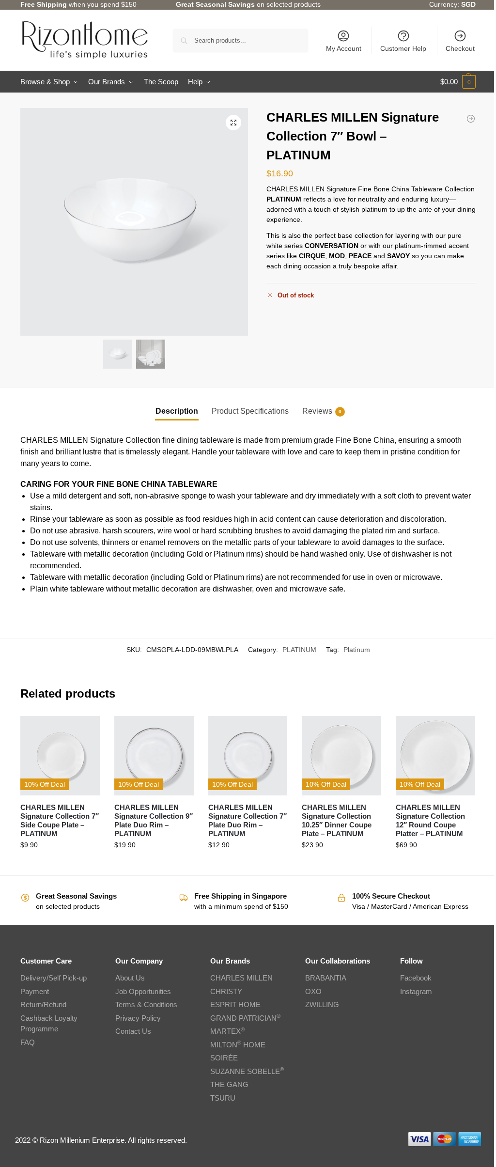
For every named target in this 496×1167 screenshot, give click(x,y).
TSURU (222, 1098)
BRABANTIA (325, 978)
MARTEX (227, 1031)
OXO (313, 991)
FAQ (27, 1042)
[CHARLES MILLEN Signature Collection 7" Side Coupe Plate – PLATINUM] (471, 119)
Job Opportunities (143, 991)
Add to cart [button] (60, 866)
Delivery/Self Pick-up (53, 978)
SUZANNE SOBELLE (247, 1071)
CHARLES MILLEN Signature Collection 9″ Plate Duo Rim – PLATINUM (153, 820)
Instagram (416, 991)
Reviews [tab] (321, 411)
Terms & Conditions (146, 1004)
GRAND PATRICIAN (245, 1018)
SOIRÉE (224, 1058)
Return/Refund (43, 1004)
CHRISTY (226, 991)
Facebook (416, 978)
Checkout (460, 48)
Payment (34, 991)
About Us (130, 978)
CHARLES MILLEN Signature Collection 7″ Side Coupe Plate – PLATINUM (59, 820)
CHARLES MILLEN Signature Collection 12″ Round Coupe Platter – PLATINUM (430, 820)
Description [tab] (176, 411)
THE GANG (229, 1084)
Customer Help (403, 48)
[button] (458, 82)
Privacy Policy (138, 1018)
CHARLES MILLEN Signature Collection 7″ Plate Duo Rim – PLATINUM (247, 820)
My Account (343, 48)
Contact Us (133, 1031)
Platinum (356, 650)
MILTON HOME (237, 1045)
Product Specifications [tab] (250, 411)
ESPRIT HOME (235, 1004)
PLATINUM (299, 650)
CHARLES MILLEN (241, 978)
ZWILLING (322, 1004)
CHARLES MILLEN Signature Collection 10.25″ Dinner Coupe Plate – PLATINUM (337, 820)
